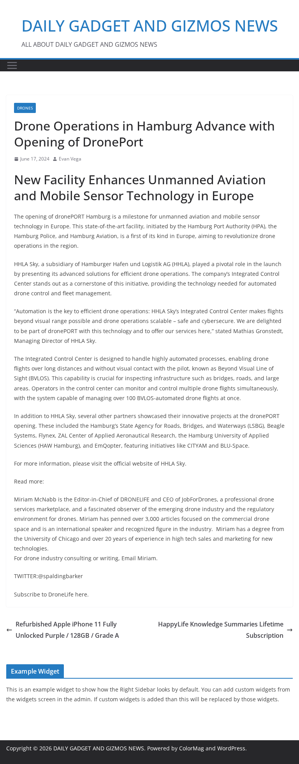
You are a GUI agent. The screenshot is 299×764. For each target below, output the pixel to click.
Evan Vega (70, 158)
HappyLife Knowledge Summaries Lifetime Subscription (220, 630)
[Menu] (12, 65)
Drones (25, 108)
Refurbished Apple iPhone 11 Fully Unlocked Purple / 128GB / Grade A (67, 630)
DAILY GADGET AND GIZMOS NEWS (149, 25)
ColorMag (191, 748)
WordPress (231, 748)
